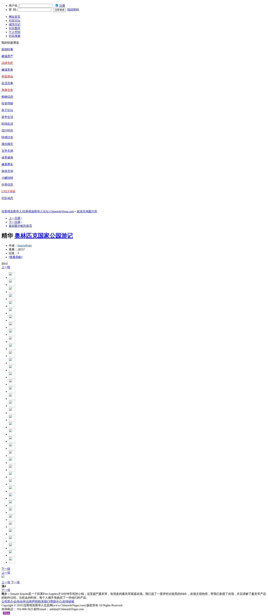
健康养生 (7, 164)
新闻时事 (7, 49)
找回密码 (73, 9)
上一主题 (14, 218)
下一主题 (14, 222)
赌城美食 (7, 69)
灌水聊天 (7, 144)
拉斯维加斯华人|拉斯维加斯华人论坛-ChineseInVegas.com (37, 211)
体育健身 (7, 157)
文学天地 (7, 150)
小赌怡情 (7, 177)
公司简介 (7, 601)
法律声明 (32, 601)
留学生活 (7, 117)
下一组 (5, 568)
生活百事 (7, 83)
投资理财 (7, 103)
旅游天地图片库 (87, 211)
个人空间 (14, 32)
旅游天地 (7, 171)
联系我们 (44, 601)
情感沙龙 (7, 137)
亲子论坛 (7, 110)
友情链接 (68, 601)
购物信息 (7, 96)
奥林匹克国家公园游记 (44, 235)
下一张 (15, 582)
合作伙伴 (19, 601)
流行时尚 (7, 130)
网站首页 (14, 16)
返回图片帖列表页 (20, 225)
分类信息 (7, 184)
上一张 (5, 572)
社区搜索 (14, 35)
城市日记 (14, 24)
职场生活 (7, 123)
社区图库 (14, 28)
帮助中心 (56, 601)
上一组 (5, 267)
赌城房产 (7, 56)
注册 (62, 5)
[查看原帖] (15, 257)
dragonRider (25, 245)
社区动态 (7, 198)
